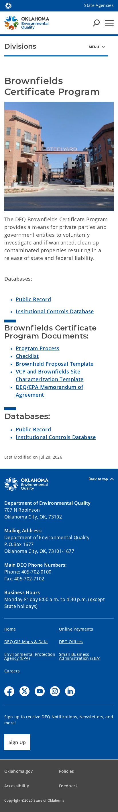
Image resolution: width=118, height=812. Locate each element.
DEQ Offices (71, 641)
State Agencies (99, 5)
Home (10, 629)
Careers (12, 671)
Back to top (98, 479)
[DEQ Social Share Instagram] (55, 691)
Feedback (68, 785)
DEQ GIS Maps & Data (26, 641)
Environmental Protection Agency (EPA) (29, 656)
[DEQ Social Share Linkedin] (70, 691)
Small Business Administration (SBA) (80, 656)
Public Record (33, 299)
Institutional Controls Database (56, 437)
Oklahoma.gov (18, 771)
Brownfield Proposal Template (55, 363)
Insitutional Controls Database (55, 311)
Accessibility (16, 785)
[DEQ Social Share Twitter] (24, 691)
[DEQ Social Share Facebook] (9, 691)
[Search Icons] (96, 23)
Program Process (38, 348)
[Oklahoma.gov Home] (8, 5)
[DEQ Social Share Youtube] (40, 691)
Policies (66, 771)
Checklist (27, 356)
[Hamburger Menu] (109, 23)
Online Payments (76, 629)
